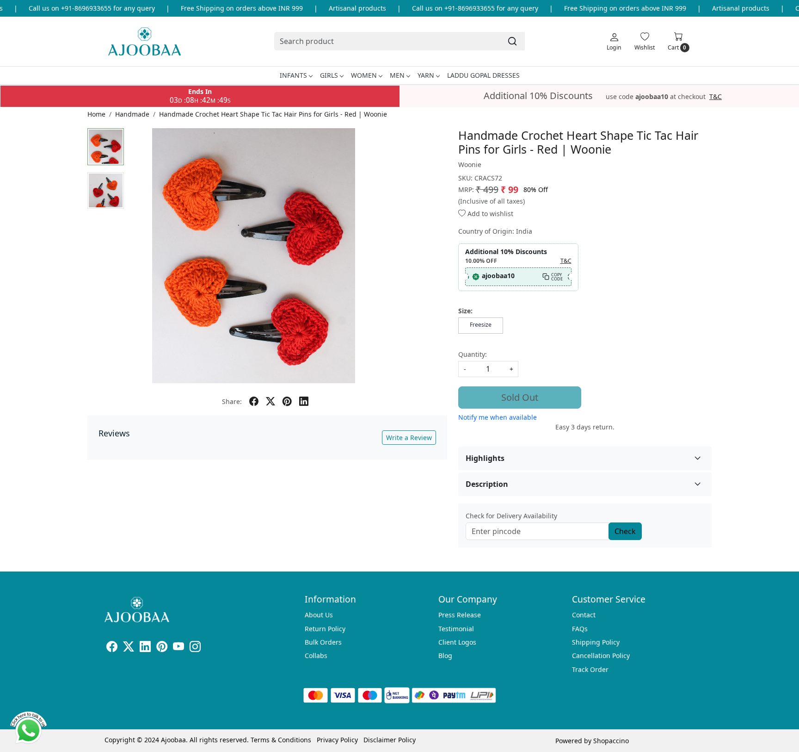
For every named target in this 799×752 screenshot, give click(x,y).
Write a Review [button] (409, 437)
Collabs (316, 655)
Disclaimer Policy (389, 739)
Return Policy (325, 628)
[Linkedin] (145, 648)
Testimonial (456, 628)
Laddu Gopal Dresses (483, 75)
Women (364, 75)
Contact (584, 614)
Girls (329, 75)
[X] (128, 648)
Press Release (459, 614)
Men (397, 75)
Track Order (590, 669)
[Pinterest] (161, 648)
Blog (445, 655)
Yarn (426, 75)
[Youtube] (178, 648)
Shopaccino (611, 740)
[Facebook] (111, 648)
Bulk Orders (323, 642)
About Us (319, 614)
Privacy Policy (337, 739)
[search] (512, 41)
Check (625, 531)
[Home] (144, 41)
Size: (465, 310)
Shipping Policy (596, 642)
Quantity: (472, 354)
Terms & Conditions (281, 739)
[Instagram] (195, 648)
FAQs (580, 628)
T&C (715, 97)
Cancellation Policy (601, 655)
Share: (232, 401)
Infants (293, 75)
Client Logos (457, 642)
